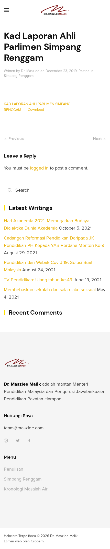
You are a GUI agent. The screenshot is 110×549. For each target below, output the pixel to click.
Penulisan (13, 469)
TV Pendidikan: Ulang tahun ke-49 (38, 279)
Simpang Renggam (19, 75)
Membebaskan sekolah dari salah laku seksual (50, 289)
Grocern (37, 541)
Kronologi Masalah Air (26, 489)
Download (36, 109)
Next (98, 138)
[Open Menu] (6, 10)
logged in (39, 168)
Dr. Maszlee (30, 71)
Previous (15, 138)
